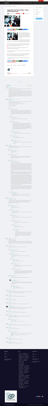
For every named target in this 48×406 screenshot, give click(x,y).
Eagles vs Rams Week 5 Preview (36, 361)
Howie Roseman (21, 368)
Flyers (43, 404)
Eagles (36, 404)
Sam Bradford (26, 383)
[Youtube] (39, 396)
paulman (15, 206)
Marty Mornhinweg (21, 375)
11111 (5, 353)
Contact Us (5, 0)
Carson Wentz (21, 357)
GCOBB (10, 13)
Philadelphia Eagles (23, 65)
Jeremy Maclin (21, 371)
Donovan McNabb (21, 364)
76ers (20, 353)
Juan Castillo (21, 372)
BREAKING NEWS (9, 6)
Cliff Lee (20, 360)
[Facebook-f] (36, 396)
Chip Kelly (11, 65)
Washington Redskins (22, 387)
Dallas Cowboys (21, 361)
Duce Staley (14, 65)
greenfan (17, 132)
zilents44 (15, 250)
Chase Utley (26, 357)
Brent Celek (27, 356)
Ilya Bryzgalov (27, 368)
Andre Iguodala (24, 353)
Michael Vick (27, 375)
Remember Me (38, 12)
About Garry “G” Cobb (32, 404)
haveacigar (17, 122)
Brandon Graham (21, 356)
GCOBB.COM (6, 3)
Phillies (40, 404)
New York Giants (25, 376)
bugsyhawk (15, 155)
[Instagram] (41, 396)
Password (37, 9)
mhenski (17, 141)
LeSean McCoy (18, 65)
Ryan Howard (21, 383)
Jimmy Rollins (26, 371)
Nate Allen (20, 376)
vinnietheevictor (15, 109)
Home (5, 6)
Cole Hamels (25, 360)
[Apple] (42, 396)
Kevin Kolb (26, 372)
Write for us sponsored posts (7, 359)
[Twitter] (38, 396)
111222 (5, 356)
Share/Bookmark (11, 30)
